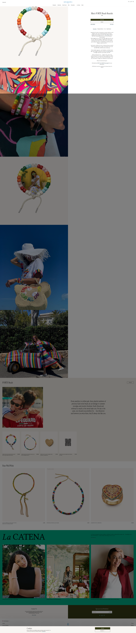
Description (95, 28)
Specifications (109, 28)
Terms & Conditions (5, 625)
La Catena (78, 5)
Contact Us (4, 2)
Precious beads (109, 51)
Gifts (68, 5)
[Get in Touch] (34, 612)
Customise (102, 630)
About (82, 5)
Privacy (132, 623)
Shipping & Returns (100, 28)
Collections (59, 5)
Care (105, 28)
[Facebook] (100, 615)
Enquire (102, 21)
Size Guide (111, 24)
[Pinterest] (104, 615)
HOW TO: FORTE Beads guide (103, 63)
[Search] (128, 1)
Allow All (102, 628)
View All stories (93, 537)
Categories (54, 5)
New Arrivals (64, 5)
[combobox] (6, 621)
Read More (44, 631)
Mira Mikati (107, 34)
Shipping (132, 625)
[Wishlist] (131, 1)
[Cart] (133, 1)
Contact (3, 623)
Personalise (73, 5)
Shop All (130, 382)
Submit (110, 611)
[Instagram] (102, 615)
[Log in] (130, 1)
